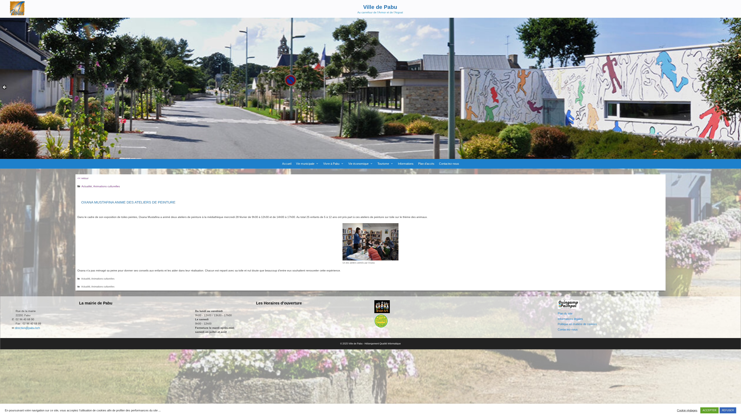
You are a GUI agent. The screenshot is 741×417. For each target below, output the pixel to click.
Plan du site (565, 313)
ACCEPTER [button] (709, 410)
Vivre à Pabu (331, 163)
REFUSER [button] (728, 410)
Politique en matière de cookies (577, 324)
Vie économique (358, 163)
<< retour (83, 178)
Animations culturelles (106, 186)
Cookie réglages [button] (687, 410)
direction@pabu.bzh (27, 328)
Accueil (286, 163)
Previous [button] (5, 87)
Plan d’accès (426, 163)
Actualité (86, 186)
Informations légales (570, 318)
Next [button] (736, 87)
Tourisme (383, 163)
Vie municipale (305, 163)
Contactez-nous (449, 163)
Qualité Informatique (390, 343)
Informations (406, 163)
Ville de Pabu (380, 7)
